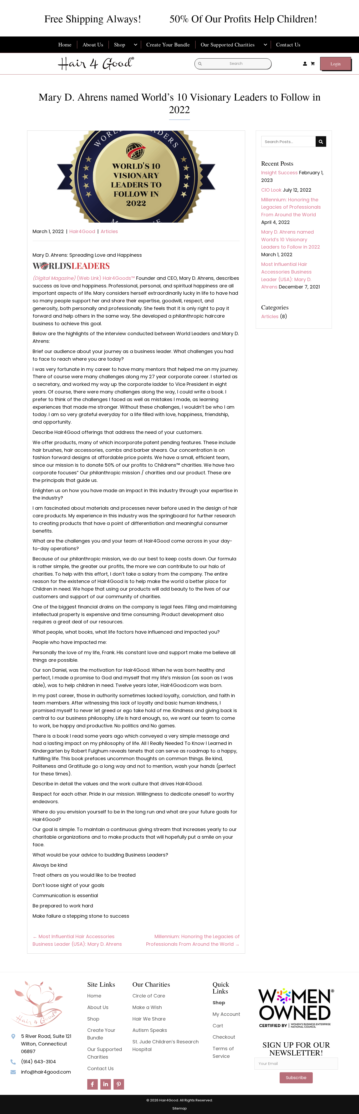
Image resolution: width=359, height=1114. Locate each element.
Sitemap (179, 1108)
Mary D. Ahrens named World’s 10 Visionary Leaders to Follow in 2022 (290, 239)
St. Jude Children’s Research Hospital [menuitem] (165, 1045)
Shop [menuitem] (119, 44)
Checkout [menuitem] (224, 1037)
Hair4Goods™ (119, 278)
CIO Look (271, 190)
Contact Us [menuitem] (288, 44)
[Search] (321, 141)
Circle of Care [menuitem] (148, 995)
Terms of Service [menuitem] (223, 1052)
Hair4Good (82, 231)
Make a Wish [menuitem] (147, 1007)
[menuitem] (135, 45)
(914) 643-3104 (38, 1061)
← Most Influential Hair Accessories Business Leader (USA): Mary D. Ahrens (77, 940)
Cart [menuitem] (218, 1025)
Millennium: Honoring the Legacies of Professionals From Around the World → (193, 940)
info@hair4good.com (46, 1072)
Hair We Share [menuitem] (149, 1019)
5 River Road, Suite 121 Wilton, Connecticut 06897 (46, 1044)
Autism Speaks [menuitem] (149, 1030)
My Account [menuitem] (226, 1014)
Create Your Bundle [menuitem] (168, 44)
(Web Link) (90, 278)
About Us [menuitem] (93, 44)
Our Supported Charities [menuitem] (228, 44)
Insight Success (279, 172)
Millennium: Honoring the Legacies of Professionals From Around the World (291, 207)
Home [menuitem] (64, 44)
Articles (109, 231)
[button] (92, 1084)
